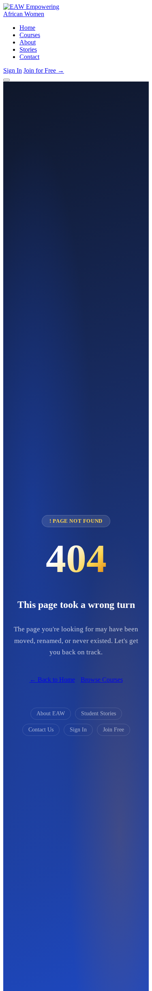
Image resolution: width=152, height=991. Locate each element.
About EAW (50, 713)
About (27, 42)
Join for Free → (44, 70)
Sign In (12, 70)
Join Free (113, 730)
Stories (28, 49)
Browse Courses (102, 679)
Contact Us (41, 730)
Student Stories (98, 713)
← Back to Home (52, 679)
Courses (29, 34)
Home (27, 27)
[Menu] (6, 80)
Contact (29, 56)
